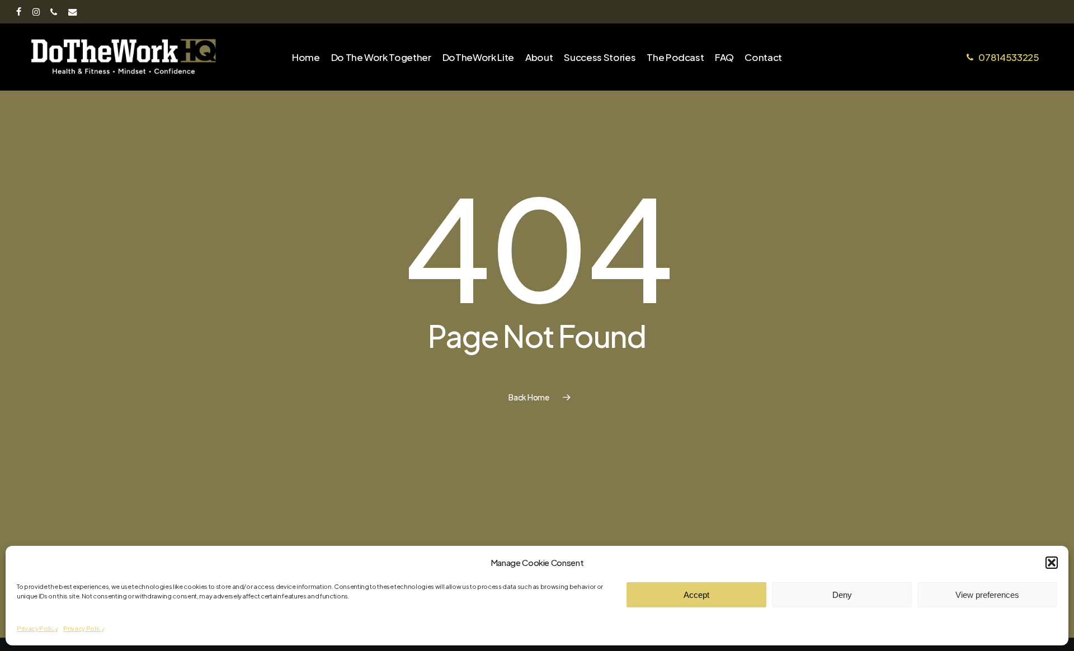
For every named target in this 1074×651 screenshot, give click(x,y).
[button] (1051, 562)
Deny (842, 595)
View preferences (987, 595)
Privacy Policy (37, 628)
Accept (696, 595)
